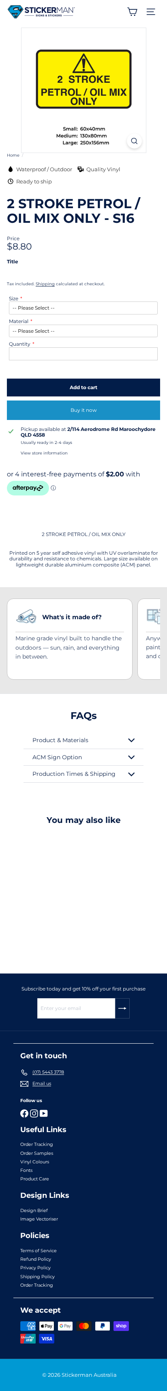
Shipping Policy (37, 1276)
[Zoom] (134, 141)
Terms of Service (38, 1250)
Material (18, 321)
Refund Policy (35, 1259)
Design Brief (34, 1210)
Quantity (19, 344)
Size (13, 298)
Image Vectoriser (39, 1219)
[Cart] (132, 12)
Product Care (34, 1179)
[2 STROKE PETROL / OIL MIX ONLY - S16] (57, 894)
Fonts (26, 1170)
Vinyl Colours (34, 1162)
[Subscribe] (122, 1008)
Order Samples (36, 1153)
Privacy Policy (35, 1267)
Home (13, 155)
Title (12, 262)
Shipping (45, 283)
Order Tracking (36, 1144)
